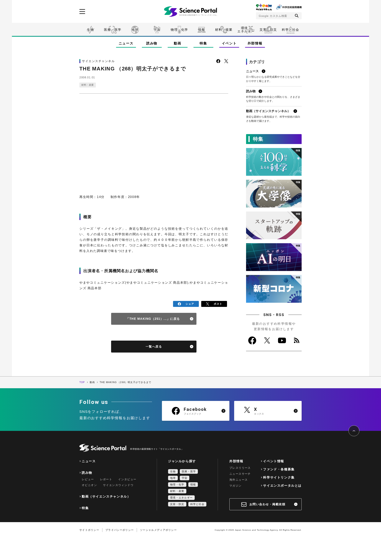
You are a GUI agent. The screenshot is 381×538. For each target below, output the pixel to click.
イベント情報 (273, 461)
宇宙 (157, 29)
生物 (90, 29)
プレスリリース (240, 467)
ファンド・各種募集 (278, 469)
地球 (134, 29)
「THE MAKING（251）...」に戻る (153, 318)
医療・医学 (112, 29)
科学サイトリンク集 (278, 477)
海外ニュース (238, 479)
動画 (177, 43)
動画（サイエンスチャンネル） (106, 496)
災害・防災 (268, 29)
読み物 (151, 43)
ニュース (126, 43)
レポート (106, 479)
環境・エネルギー (181, 497)
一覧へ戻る (154, 346)
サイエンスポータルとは (282, 485)
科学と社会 (290, 29)
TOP (82, 382)
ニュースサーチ (240, 473)
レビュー (88, 479)
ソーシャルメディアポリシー (158, 529)
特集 (203, 43)
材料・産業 (224, 29)
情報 (201, 29)
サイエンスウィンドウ (118, 485)
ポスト (218, 303)
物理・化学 (179, 29)
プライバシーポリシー (119, 529)
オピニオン (89, 485)
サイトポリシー (89, 529)
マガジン (235, 485)
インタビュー (127, 479)
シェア (190, 303)
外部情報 (255, 43)
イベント (229, 43)
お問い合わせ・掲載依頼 (267, 504)
